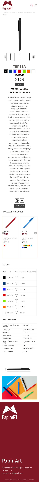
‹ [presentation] (3, 233)
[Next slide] (33, 57)
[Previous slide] (5, 57)
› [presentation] (35, 233)
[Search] (31, 5)
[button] (10, 57)
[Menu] (36, 5)
